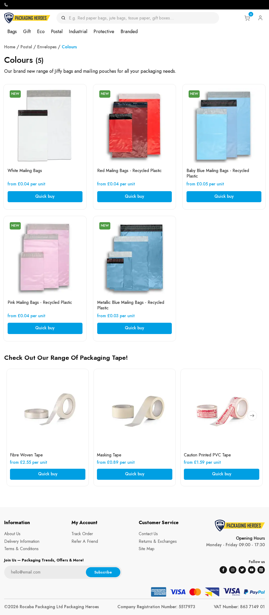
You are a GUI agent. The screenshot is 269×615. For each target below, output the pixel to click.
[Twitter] (242, 570)
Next (252, 415)
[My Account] (260, 17)
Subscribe (103, 572)
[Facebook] (223, 570)
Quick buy (45, 196)
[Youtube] (251, 570)
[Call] (6, 5)
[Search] (65, 18)
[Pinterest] (261, 570)
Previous (18, 415)
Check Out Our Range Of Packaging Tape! (66, 357)
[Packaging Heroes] (27, 18)
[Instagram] (232, 570)
